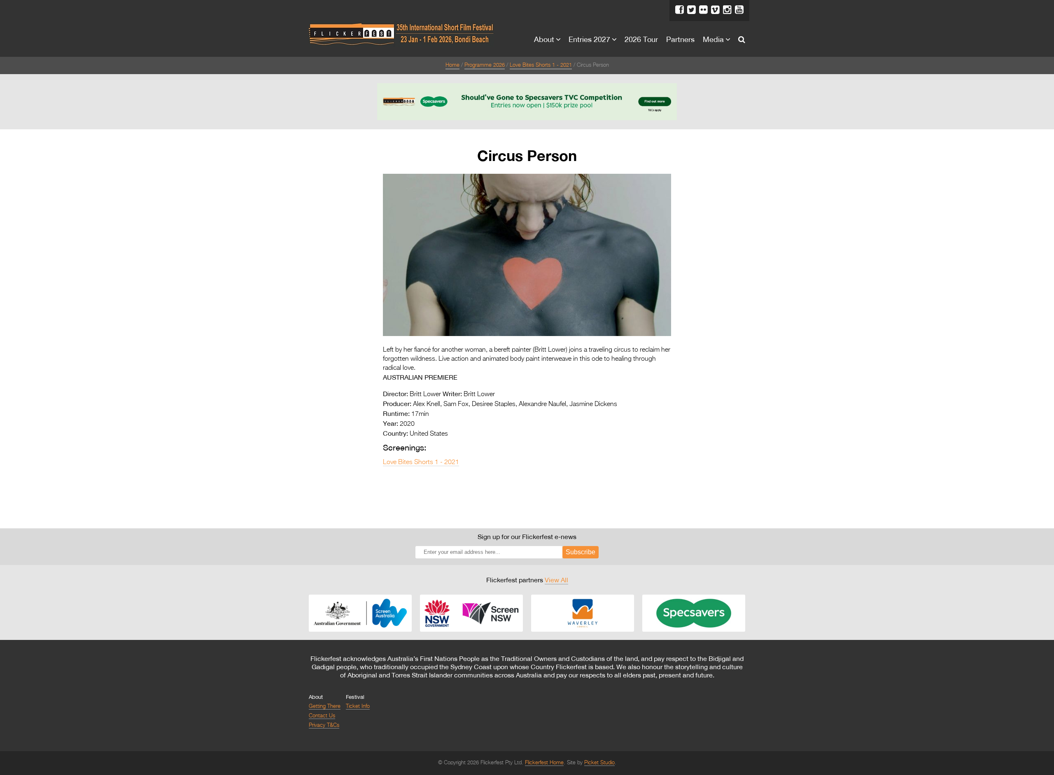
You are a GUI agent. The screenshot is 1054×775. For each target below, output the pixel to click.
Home (452, 65)
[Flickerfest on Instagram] (727, 10)
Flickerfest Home (544, 763)
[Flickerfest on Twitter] (691, 10)
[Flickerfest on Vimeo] (715, 10)
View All (556, 580)
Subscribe (580, 552)
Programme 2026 (484, 65)
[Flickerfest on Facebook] (679, 10)
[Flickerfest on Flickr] (703, 10)
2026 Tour (641, 39)
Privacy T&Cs (324, 725)
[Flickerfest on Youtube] (739, 10)
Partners (680, 39)
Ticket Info (358, 706)
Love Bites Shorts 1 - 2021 (541, 65)
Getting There (324, 706)
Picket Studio (599, 763)
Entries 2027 (589, 39)
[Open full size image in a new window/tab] (527, 334)
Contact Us (322, 716)
